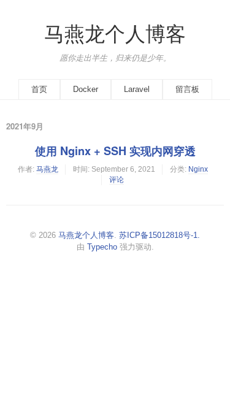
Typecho (102, 246)
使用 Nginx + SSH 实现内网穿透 (115, 151)
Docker (85, 89)
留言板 (187, 89)
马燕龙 (47, 169)
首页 (39, 89)
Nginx (198, 169)
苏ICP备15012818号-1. (159, 235)
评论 (116, 179)
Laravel (137, 89)
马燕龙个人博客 (115, 34)
